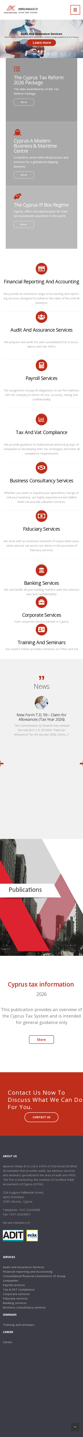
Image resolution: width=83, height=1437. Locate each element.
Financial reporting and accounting (41, 281)
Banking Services (41, 583)
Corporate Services (41, 614)
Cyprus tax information (41, 984)
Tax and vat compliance (41, 432)
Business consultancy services (41, 480)
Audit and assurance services (41, 329)
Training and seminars (18, 1325)
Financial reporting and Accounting (28, 1271)
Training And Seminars (41, 642)
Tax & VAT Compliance (19, 1289)
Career (7, 1342)
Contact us (41, 1117)
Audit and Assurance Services (23, 1267)
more (24, 102)
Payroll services (42, 378)
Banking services (15, 1303)
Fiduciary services (41, 528)
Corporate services (16, 1294)
